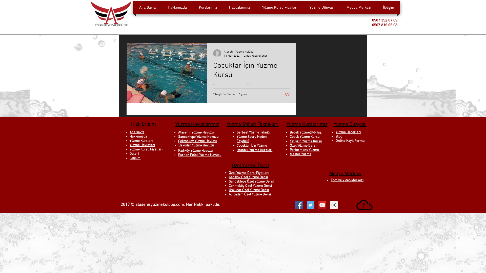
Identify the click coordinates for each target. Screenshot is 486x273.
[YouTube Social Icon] (322, 205)
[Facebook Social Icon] (299, 205)
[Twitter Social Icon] (310, 205)
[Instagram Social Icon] (334, 205)
